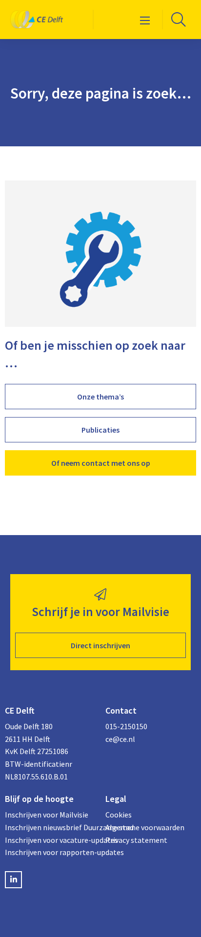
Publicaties (100, 430)
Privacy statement (136, 840)
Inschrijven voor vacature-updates (50, 840)
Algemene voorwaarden (144, 827)
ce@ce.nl (120, 739)
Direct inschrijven (100, 645)
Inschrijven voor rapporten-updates (50, 852)
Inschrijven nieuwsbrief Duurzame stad (50, 827)
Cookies (118, 814)
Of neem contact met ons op (100, 463)
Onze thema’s (100, 396)
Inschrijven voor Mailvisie (46, 814)
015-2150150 (126, 726)
